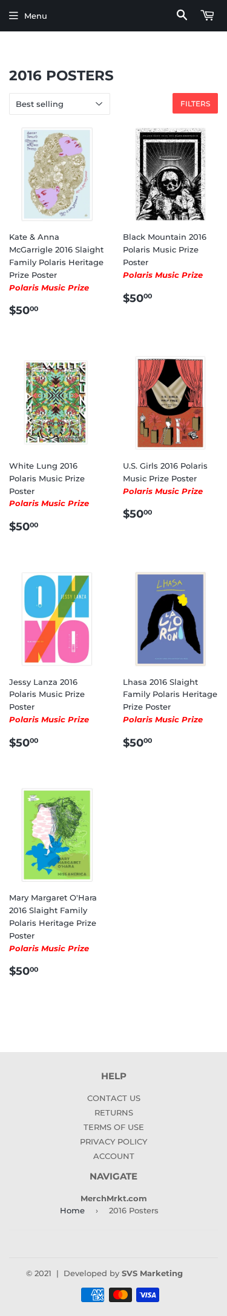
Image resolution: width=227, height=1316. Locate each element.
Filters (195, 103)
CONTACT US (113, 1098)
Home (72, 1210)
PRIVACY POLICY (113, 1141)
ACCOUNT (113, 1156)
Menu (35, 16)
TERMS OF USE (114, 1127)
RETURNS (113, 1112)
